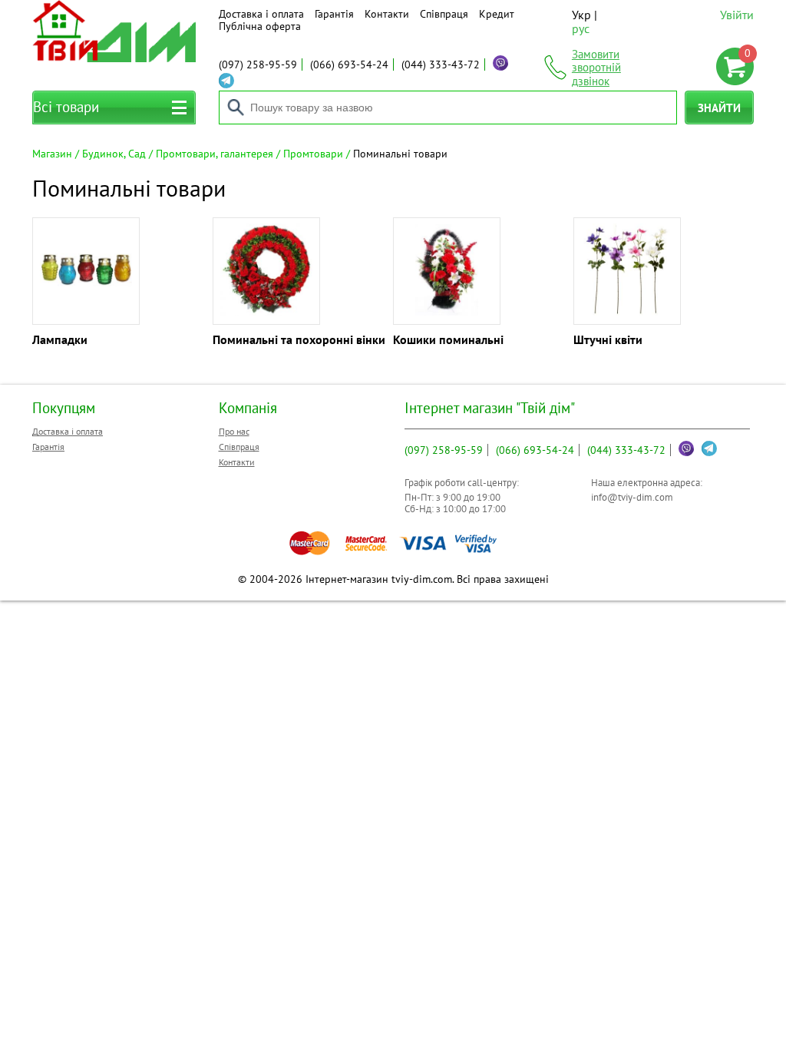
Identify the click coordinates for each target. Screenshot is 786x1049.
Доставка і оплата (261, 14)
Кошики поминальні (448, 339)
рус (581, 28)
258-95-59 (258, 64)
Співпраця (444, 14)
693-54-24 (349, 64)
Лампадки (60, 339)
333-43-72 (440, 64)
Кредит (496, 14)
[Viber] (500, 63)
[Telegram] (226, 80)
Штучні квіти (607, 339)
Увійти (737, 14)
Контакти (387, 14)
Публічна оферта (260, 26)
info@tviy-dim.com (632, 497)
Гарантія (334, 14)
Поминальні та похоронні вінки (299, 339)
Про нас (234, 431)
